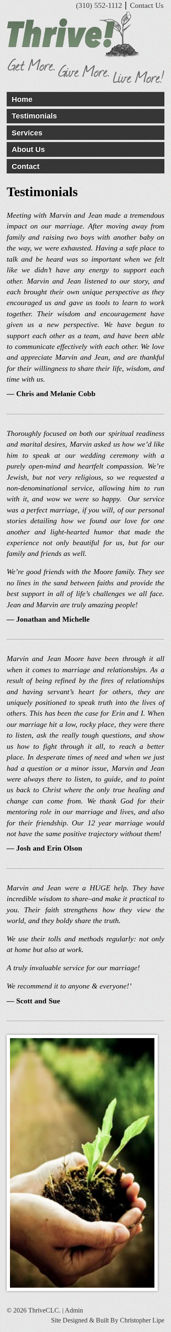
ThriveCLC (85, 35)
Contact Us (147, 5)
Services (27, 133)
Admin (74, 1310)
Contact (25, 166)
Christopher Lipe (142, 1320)
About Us (28, 149)
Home (22, 99)
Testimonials (34, 116)
